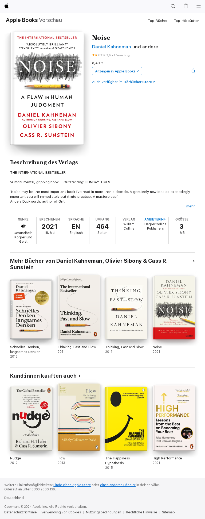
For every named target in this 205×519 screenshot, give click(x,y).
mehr (190, 206)
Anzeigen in (115, 71)
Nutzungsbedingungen (103, 512)
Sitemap (168, 512)
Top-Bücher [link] (158, 21)
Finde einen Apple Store (72, 485)
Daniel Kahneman (111, 46)
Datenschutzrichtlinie (20, 512)
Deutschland (14, 498)
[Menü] (198, 6)
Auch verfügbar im (122, 82)
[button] (173, 6)
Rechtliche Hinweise (141, 512)
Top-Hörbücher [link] (186, 21)
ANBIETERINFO (156, 219)
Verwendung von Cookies (61, 512)
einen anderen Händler (118, 485)
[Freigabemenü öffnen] (193, 71)
